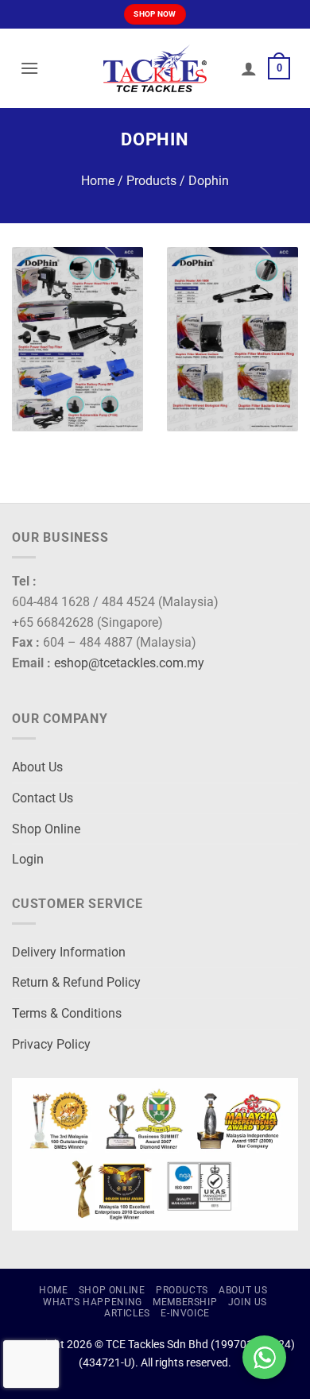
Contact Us (42, 798)
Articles (127, 1313)
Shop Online (46, 829)
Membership (185, 1302)
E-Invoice (185, 1313)
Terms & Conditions (67, 1013)
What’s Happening (92, 1302)
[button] (29, 67)
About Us (37, 767)
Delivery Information (69, 952)
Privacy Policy (51, 1044)
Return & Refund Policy (76, 982)
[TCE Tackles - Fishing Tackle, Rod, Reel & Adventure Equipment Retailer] (155, 68)
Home (97, 180)
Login (28, 859)
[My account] (249, 68)
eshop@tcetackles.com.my (129, 663)
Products (151, 180)
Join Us (247, 1302)
